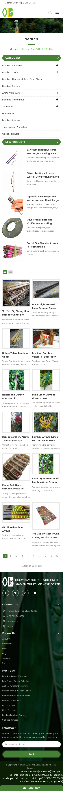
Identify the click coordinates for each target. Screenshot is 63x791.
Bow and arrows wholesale (14, 676)
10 (57, 556)
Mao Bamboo (8, 705)
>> (31, 560)
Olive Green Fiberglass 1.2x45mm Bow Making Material (39, 221)
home (15, 49)
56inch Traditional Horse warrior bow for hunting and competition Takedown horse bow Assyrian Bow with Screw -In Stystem (43, 175)
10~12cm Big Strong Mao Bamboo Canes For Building (15, 313)
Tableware (7, 106)
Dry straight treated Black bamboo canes (44, 306)
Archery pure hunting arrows (15, 686)
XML (4, 663)
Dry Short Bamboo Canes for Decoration (44, 355)
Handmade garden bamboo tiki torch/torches (13, 397)
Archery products (11, 93)
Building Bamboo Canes (13, 715)
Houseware (8, 113)
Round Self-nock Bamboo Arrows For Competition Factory (13, 487)
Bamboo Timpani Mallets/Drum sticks (22, 79)
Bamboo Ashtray (11, 120)
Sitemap (6, 658)
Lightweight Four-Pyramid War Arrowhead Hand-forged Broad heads (43, 198)
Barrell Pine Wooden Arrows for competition (42, 245)
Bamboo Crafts (10, 72)
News (4, 648)
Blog (4, 653)
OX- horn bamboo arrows (12, 529)
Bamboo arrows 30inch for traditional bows (45, 438)
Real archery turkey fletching (15, 681)
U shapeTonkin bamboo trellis (16, 695)
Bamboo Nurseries (12, 65)
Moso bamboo (9, 710)
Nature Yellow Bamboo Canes (15, 355)
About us (6, 639)
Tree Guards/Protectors (14, 127)
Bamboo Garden (11, 86)
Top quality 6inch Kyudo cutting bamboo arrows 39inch (45, 536)
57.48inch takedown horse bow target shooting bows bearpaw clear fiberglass (41, 151)
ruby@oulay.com (15, 621)
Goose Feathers (10, 134)
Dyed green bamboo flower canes (43, 396)
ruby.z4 (10, 626)
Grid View (5, 272)
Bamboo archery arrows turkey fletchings (16, 438)
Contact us (7, 643)
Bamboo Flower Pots (13, 100)
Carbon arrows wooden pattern (16, 690)
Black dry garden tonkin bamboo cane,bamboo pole (45, 481)
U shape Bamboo (10, 720)
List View (10, 272)
